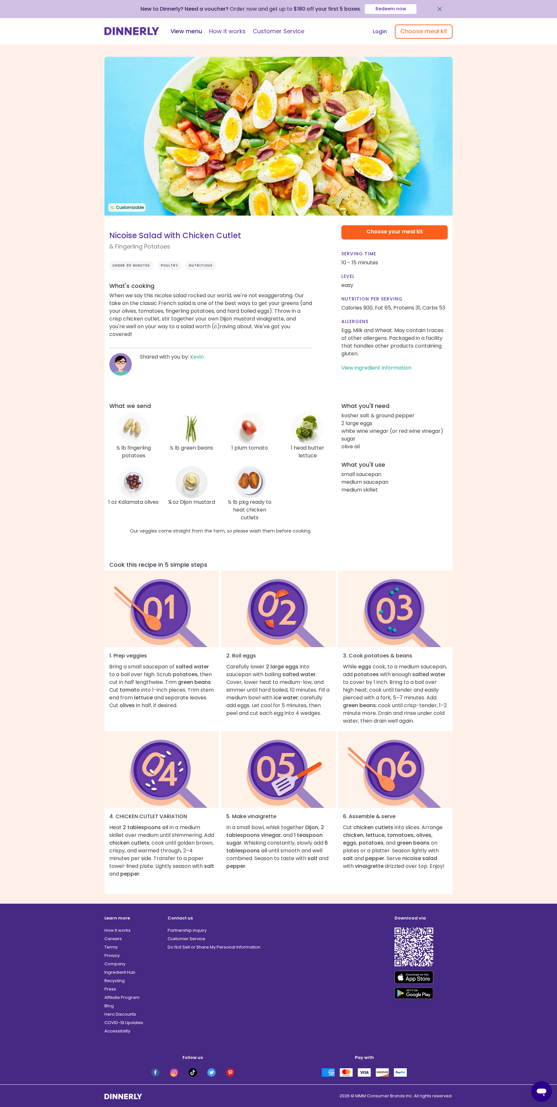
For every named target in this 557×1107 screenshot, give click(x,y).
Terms (111, 947)
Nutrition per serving (372, 299)
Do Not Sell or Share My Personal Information (214, 947)
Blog (109, 1006)
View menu (186, 31)
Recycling (114, 981)
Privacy (112, 955)
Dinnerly (131, 31)
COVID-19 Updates (123, 1023)
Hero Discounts (120, 1014)
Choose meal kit (423, 31)
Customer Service (278, 31)
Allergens (354, 321)
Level (348, 276)
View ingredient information (376, 367)
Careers (113, 939)
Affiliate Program (122, 997)
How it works (227, 31)
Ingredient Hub (119, 972)
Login (380, 31)
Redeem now (391, 8)
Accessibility (117, 1031)
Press (110, 989)
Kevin (197, 357)
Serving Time (358, 253)
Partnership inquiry (187, 930)
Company (114, 964)
